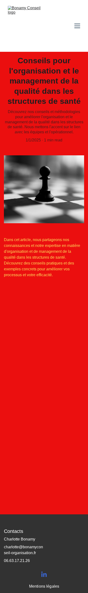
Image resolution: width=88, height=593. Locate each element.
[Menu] (77, 26)
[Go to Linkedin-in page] (44, 574)
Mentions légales (44, 586)
